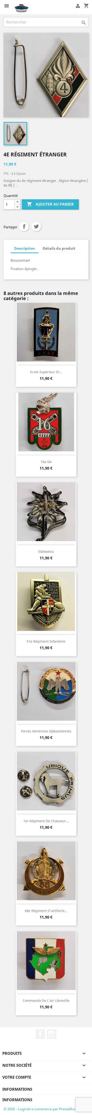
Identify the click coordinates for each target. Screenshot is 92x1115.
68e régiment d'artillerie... (46, 910)
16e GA (46, 462)
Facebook (40, 1034)
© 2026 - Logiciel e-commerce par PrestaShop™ (42, 1109)
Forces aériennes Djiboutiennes (46, 731)
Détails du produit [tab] (59, 248)
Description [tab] (24, 248)
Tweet (36, 226)
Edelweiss (46, 551)
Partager (24, 226)
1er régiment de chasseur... (46, 821)
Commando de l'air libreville (46, 1000)
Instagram (51, 1034)
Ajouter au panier (50, 204)
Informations (17, 1089)
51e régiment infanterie (46, 641)
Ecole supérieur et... (46, 372)
